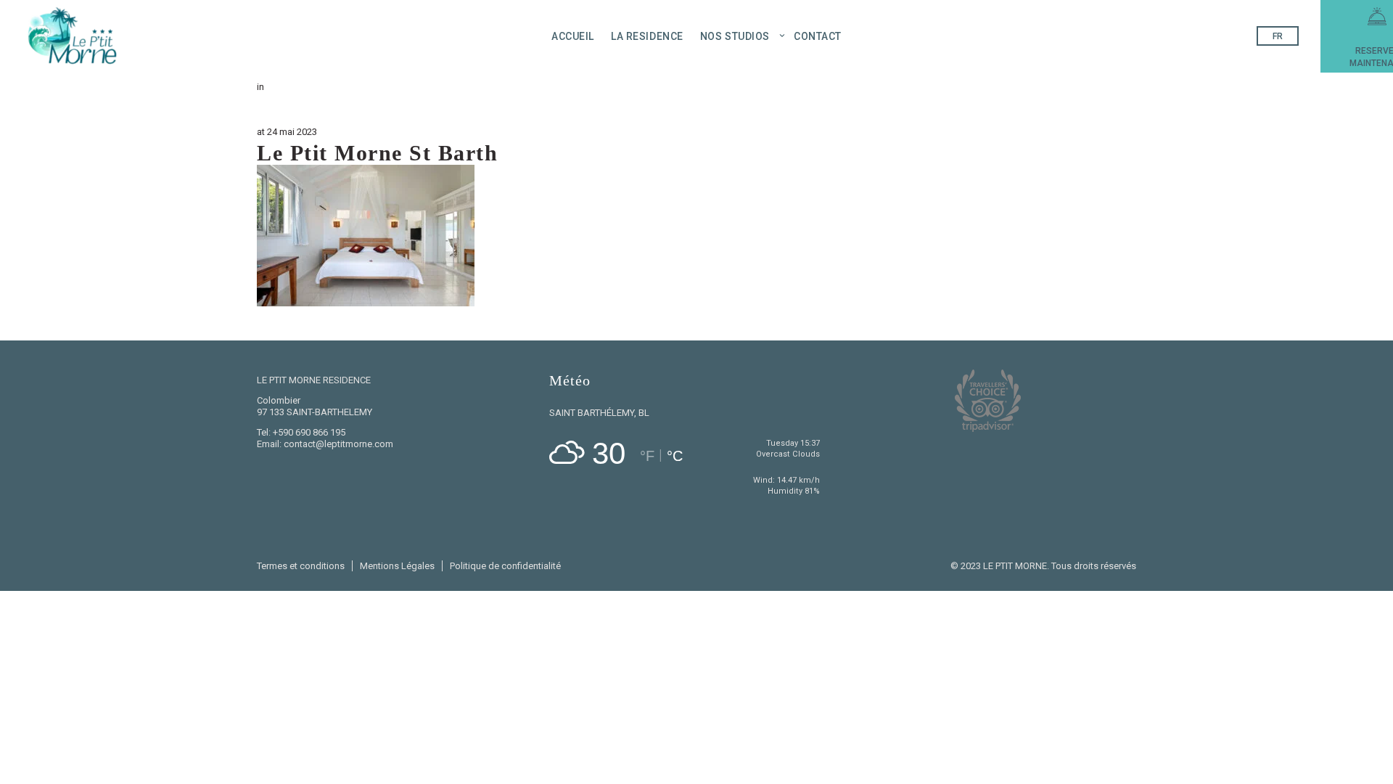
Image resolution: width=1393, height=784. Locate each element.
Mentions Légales (397, 565)
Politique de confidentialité (505, 565)
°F (647, 456)
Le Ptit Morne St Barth (377, 153)
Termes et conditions (301, 565)
